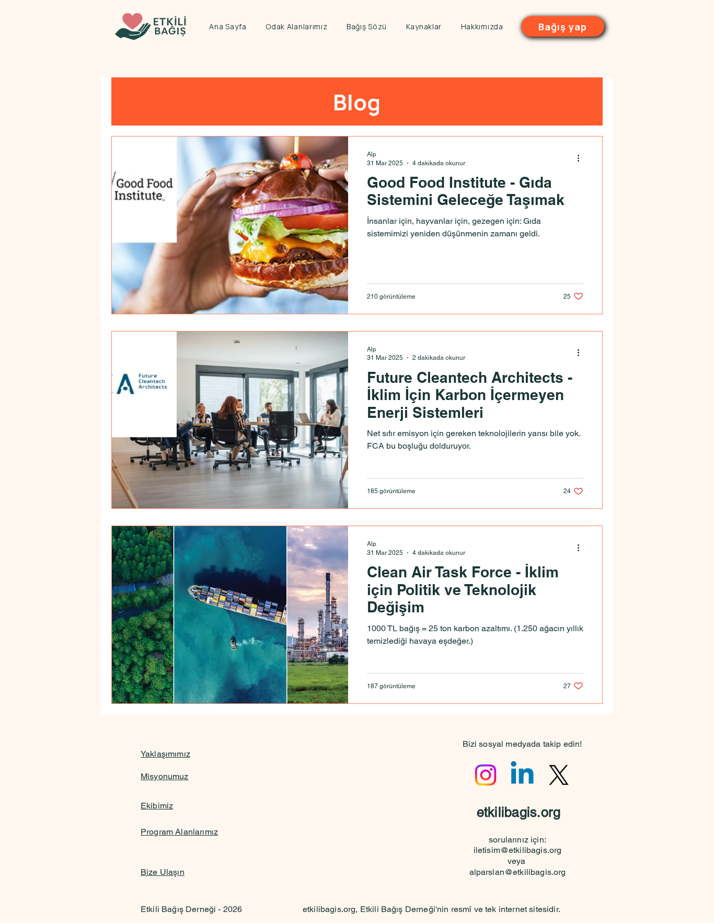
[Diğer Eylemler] (581, 158)
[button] (296, 26)
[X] (559, 775)
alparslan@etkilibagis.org (517, 872)
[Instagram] (485, 775)
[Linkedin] (522, 775)
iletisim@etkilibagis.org (518, 850)
